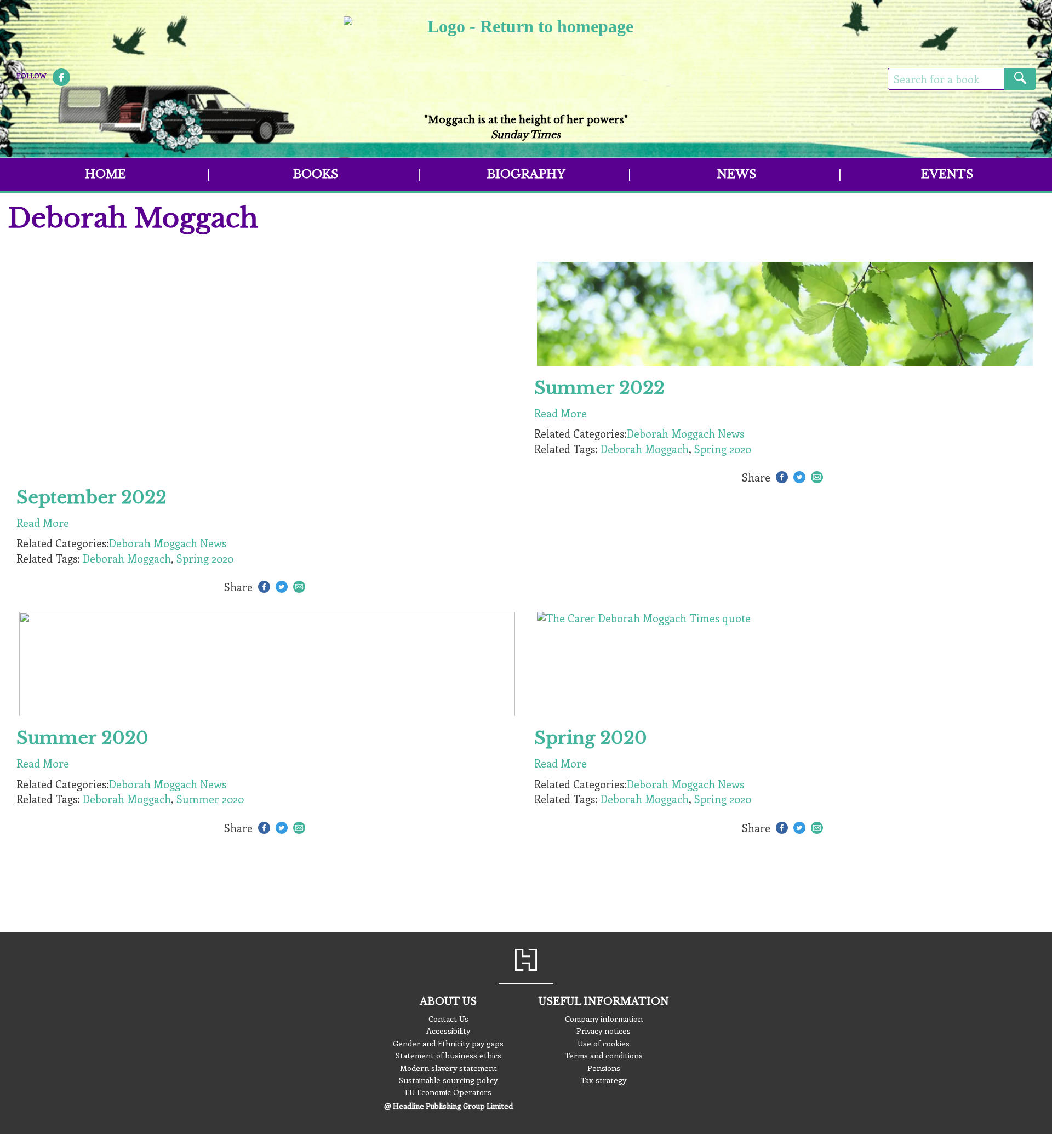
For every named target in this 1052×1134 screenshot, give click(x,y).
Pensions (603, 1067)
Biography (526, 174)
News (736, 174)
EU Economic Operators (448, 1091)
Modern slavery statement (448, 1067)
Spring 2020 (204, 558)
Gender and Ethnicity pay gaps (448, 1043)
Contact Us (448, 1018)
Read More (42, 523)
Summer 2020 (210, 799)
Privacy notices (603, 1030)
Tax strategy (603, 1079)
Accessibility (448, 1030)
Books (315, 174)
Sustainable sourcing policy (448, 1079)
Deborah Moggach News (167, 543)
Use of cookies (604, 1043)
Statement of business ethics (448, 1055)
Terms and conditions (604, 1055)
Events (947, 174)
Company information (604, 1018)
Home (105, 174)
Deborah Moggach (126, 558)
